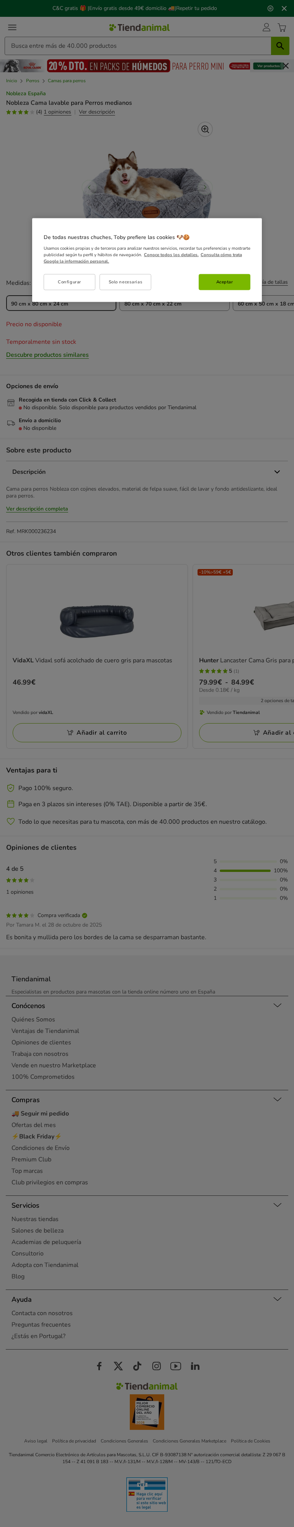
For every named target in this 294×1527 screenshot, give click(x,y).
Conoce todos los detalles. (171, 254)
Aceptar (224, 281)
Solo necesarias (126, 281)
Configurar (69, 281)
